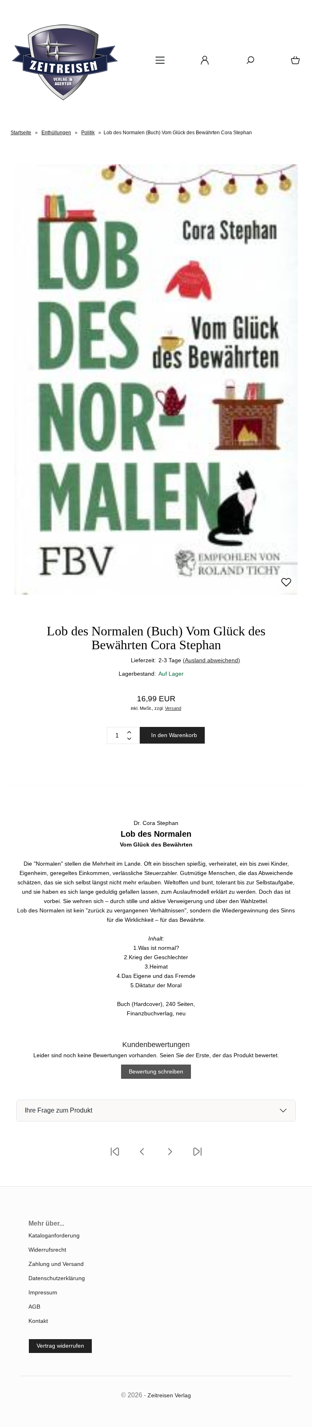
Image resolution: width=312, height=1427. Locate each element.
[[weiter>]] (169, 1157)
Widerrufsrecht (47, 1249)
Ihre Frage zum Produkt (58, 1110)
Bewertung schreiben (156, 1071)
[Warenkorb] (294, 63)
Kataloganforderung (54, 1235)
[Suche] (247, 63)
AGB (34, 1306)
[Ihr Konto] (202, 63)
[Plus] (129, 732)
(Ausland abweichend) (211, 660)
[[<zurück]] (142, 1157)
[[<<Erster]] (114, 1157)
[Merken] (286, 586)
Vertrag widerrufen (60, 1345)
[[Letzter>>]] (197, 1157)
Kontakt (38, 1321)
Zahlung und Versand (56, 1264)
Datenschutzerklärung (56, 1278)
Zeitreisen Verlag (169, 1395)
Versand (173, 708)
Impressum (42, 1292)
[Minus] (129, 738)
